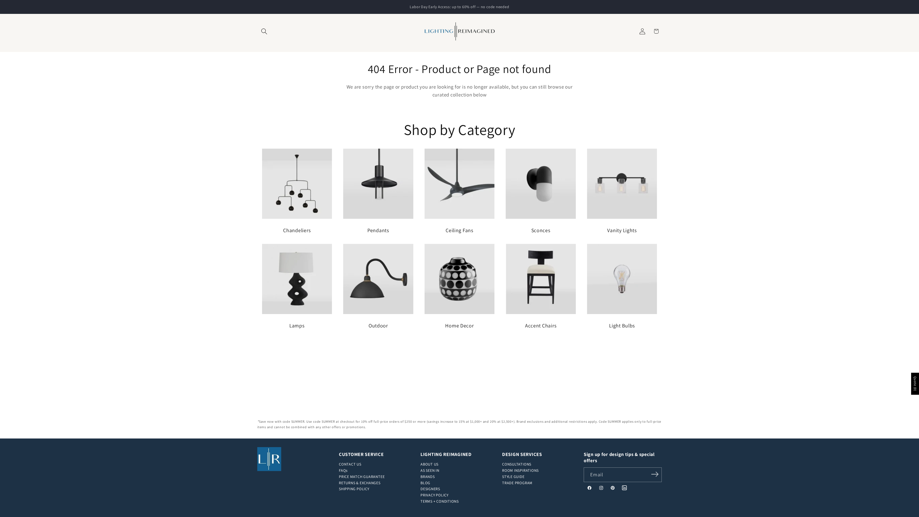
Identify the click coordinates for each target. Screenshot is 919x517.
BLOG (425, 482)
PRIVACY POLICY (434, 495)
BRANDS (427, 476)
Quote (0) (915, 384)
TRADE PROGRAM (517, 482)
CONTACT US (350, 464)
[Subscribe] (655, 474)
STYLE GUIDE (513, 476)
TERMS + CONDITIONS (439, 501)
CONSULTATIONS (516, 464)
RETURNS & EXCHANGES (360, 482)
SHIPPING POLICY (354, 488)
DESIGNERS (430, 488)
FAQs (343, 470)
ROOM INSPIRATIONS (520, 470)
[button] (264, 31)
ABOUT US (429, 464)
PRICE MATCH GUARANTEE (362, 476)
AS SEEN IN (429, 470)
